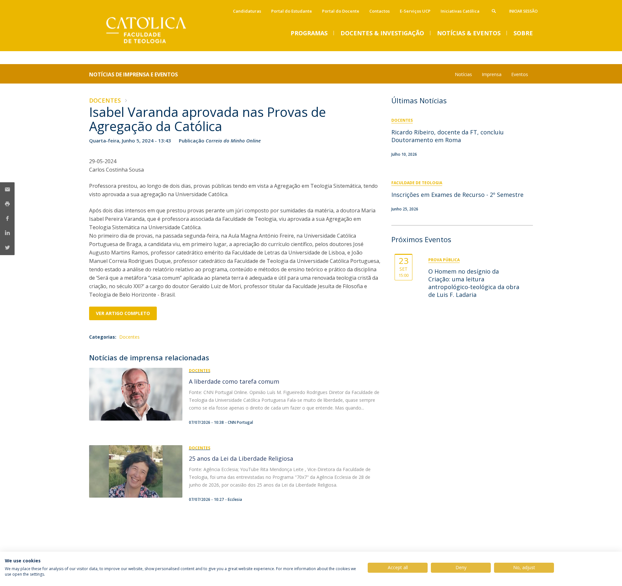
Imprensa (491, 74)
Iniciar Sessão (523, 11)
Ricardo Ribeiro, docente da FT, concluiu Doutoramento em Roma (447, 136)
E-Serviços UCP (415, 11)
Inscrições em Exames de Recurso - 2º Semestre (457, 194)
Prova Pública (444, 260)
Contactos (379, 11)
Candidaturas (247, 11)
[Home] (154, 44)
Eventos (519, 74)
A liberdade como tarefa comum (234, 381)
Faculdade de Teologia (416, 183)
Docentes (105, 100)
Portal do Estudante (291, 11)
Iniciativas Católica (460, 11)
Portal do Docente (340, 11)
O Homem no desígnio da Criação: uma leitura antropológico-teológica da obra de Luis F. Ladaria (473, 283)
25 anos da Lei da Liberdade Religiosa (241, 458)
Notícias (463, 74)
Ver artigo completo (123, 313)
